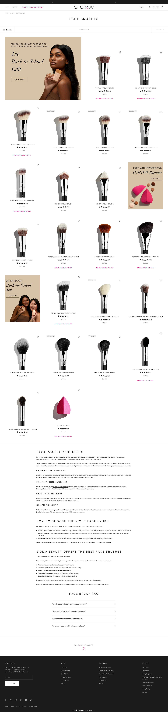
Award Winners (66, 677)
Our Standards (65, 671)
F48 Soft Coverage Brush (63, 148)
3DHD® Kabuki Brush (63, 204)
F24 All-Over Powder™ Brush (22, 373)
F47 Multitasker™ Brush (105, 257)
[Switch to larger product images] (4, 29)
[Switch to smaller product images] (7, 29)
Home (6, 13)
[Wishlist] (158, 7)
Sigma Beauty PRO (105, 667)
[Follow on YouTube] (26, 700)
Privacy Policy (146, 689)
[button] (84, 710)
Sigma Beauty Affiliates (106, 671)
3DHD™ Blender (63, 426)
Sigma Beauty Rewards (106, 674)
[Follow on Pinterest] (21, 700)
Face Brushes (20, 13)
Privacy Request (146, 674)
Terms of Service (147, 686)
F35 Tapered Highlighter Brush (146, 369)
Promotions (102, 677)
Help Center (145, 667)
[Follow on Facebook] (6, 700)
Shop (7, 7)
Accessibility (145, 671)
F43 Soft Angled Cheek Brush (22, 144)
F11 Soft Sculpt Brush (105, 148)
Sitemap (144, 692)
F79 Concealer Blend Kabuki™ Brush (63, 257)
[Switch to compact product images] (10, 29)
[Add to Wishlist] (120, 52)
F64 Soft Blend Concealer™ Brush (22, 429)
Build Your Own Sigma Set (32, 7)
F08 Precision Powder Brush (146, 148)
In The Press (65, 680)
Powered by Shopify (29, 706)
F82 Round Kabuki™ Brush (22, 260)
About (15, 7)
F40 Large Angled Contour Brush (105, 316)
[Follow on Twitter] (11, 700)
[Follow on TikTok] (31, 700)
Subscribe (11, 683)
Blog (62, 683)
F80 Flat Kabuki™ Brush (104, 88)
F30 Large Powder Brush (63, 373)
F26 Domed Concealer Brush (22, 200)
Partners (101, 683)
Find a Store (102, 680)
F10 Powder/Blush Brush (104, 373)
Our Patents (65, 674)
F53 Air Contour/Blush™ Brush (63, 313)
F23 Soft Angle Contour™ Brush (145, 257)
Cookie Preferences (148, 682)
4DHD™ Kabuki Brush (104, 204)
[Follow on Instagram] (16, 700)
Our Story (64, 667)
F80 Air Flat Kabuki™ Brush (145, 88)
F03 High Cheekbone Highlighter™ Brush (146, 316)
